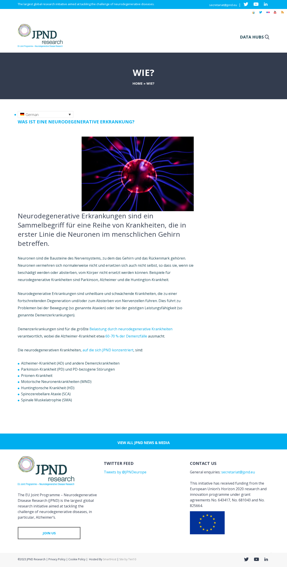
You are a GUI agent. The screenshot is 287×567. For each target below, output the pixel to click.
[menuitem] (45, 114)
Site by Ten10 (127, 559)
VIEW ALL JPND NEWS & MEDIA (143, 442)
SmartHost (109, 559)
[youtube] (275, 14)
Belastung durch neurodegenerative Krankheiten (130, 328)
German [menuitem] (32, 114)
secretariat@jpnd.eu (223, 5)
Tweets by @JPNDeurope (125, 472)
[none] (45, 114)
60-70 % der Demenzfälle (126, 336)
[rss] (282, 14)
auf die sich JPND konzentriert (108, 350)
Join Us (49, 533)
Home (138, 83)
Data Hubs (252, 37)
